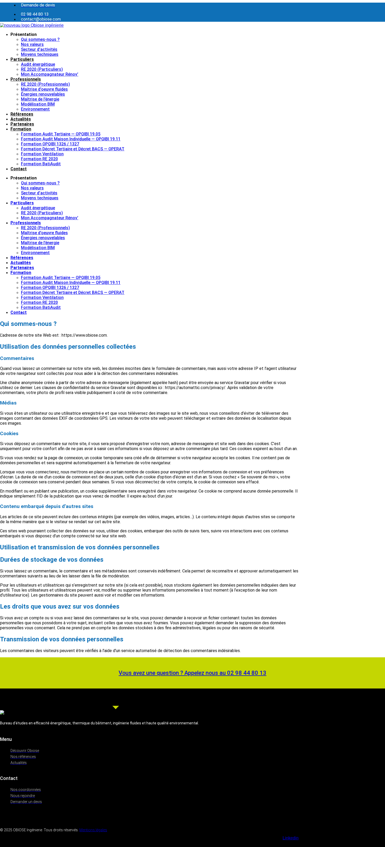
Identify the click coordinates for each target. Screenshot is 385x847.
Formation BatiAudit (41, 163)
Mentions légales (93, 830)
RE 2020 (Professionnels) (45, 84)
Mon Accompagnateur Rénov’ (49, 74)
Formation (20, 129)
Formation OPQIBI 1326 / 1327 (50, 143)
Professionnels (25, 79)
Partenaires (22, 124)
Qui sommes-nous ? (40, 39)
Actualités (20, 119)
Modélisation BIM (38, 104)
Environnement (35, 109)
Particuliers (22, 59)
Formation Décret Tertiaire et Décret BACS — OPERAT (72, 148)
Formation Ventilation (42, 153)
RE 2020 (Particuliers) (42, 69)
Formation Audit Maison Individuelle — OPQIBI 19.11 (70, 138)
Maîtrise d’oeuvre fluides (44, 89)
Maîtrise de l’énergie (40, 99)
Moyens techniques (39, 54)
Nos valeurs (32, 44)
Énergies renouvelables (43, 94)
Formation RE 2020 (39, 158)
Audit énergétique (38, 64)
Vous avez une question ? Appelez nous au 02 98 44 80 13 (192, 673)
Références (21, 114)
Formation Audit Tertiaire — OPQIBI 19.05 (60, 134)
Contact (18, 168)
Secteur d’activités (39, 49)
